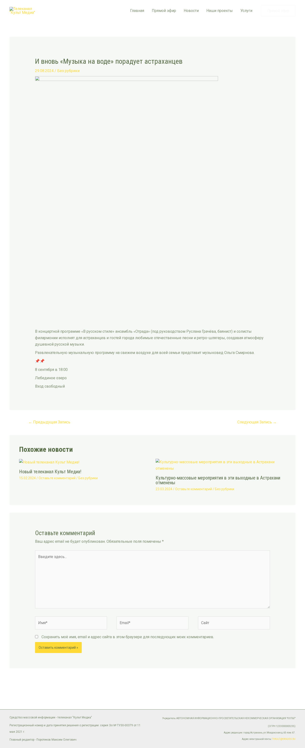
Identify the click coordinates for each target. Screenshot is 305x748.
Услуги (246, 10)
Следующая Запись (257, 422)
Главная (137, 10)
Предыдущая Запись (49, 422)
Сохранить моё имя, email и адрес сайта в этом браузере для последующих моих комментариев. (127, 637)
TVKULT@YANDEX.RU (283, 739)
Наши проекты (219, 10)
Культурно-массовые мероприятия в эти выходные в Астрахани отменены (218, 480)
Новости (191, 10)
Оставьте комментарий (57, 478)
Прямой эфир (164, 10)
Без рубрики (68, 70)
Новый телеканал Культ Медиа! (50, 471)
